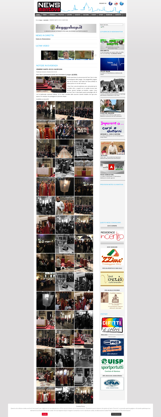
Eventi (94, 14)
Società (77, 14)
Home (40, 20)
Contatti (118, 14)
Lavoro (69, 14)
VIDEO (45, 14)
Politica (61, 14)
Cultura (86, 14)
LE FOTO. (74, 74)
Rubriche (109, 14)
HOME (38, 14)
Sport (101, 14)
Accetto (45, 414)
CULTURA (45, 20)
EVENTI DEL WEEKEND (107, 113)
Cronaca (52, 14)
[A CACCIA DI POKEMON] (49, 55)
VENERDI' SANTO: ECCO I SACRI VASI (49, 69)
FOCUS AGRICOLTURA (107, 175)
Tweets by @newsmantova (43, 39)
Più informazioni (116, 414)
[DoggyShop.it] (66, 32)
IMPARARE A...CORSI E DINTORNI (110, 134)
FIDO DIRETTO (104, 50)
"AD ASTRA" (104, 155)
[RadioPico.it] (112, 355)
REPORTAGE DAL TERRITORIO (109, 92)
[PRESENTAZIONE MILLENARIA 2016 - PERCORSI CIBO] (66, 55)
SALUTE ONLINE (105, 71)
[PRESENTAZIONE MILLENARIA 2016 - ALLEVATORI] (83, 55)
